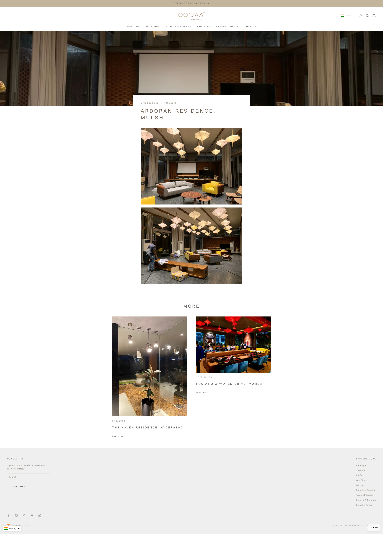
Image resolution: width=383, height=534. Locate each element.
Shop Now (152, 26)
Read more (117, 436)
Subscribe (18, 486)
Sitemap (360, 470)
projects (170, 103)
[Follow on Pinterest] (24, 515)
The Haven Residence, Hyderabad (147, 427)
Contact (250, 26)
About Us (133, 26)
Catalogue (361, 465)
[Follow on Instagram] (16, 515)
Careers (360, 485)
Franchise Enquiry (365, 490)
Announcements (227, 26)
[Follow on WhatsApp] (39, 515)
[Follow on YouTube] (32, 515)
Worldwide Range (178, 26)
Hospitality (204, 377)
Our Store (361, 480)
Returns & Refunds (366, 500)
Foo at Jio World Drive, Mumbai (230, 383)
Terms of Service (364, 495)
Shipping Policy (364, 505)
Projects (203, 26)
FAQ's (359, 475)
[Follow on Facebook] (8, 515)
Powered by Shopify (364, 525)
